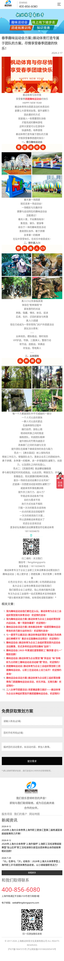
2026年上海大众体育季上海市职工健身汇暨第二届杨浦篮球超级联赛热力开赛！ (32, 830)
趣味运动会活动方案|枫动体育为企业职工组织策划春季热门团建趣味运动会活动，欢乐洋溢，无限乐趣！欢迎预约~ (33, 681)
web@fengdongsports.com (25, 902)
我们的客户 (20, 814)
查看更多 (32, 872)
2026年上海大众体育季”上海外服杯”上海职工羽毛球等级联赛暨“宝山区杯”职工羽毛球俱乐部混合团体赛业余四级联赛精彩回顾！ (31, 845)
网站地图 (34, 814)
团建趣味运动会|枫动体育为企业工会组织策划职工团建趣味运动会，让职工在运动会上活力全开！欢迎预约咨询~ (33, 669)
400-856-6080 (28, 6)
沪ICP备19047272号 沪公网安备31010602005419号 (32, 949)
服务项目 (7, 814)
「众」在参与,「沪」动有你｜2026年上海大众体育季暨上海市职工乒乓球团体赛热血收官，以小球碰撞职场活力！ (31, 862)
